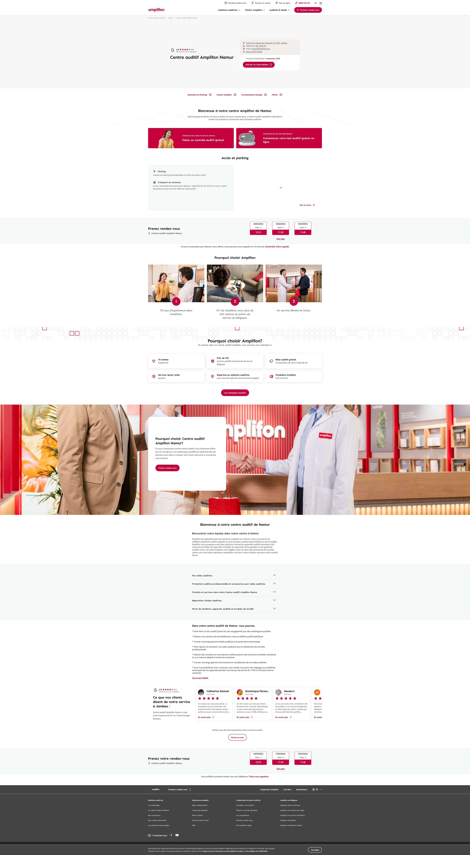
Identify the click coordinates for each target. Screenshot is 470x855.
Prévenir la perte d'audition (247, 810)
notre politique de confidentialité (256, 851)
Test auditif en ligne (244, 825)
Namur (171, 18)
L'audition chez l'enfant (245, 805)
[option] (214, 704)
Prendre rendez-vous (244, 820)
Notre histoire (197, 815)
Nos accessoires (154, 815)
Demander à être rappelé (277, 246)
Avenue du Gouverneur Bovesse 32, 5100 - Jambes (266, 43)
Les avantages (154, 805)
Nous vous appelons (259, 776)
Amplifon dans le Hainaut (290, 805)
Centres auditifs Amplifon (156, 18)
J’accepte (315, 849)
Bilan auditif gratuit (199, 805)
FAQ (193, 825)
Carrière (287, 789)
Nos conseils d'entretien (157, 820)
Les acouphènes (242, 815)
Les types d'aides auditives (158, 810)
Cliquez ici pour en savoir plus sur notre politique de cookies (223, 851)
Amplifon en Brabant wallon (291, 825)
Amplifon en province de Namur (292, 815)
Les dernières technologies (158, 825)
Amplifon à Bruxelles (288, 820)
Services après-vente (200, 820)
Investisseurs (301, 789)
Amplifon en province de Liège (292, 810)
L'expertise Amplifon (269, 789)
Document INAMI (200, 678)
